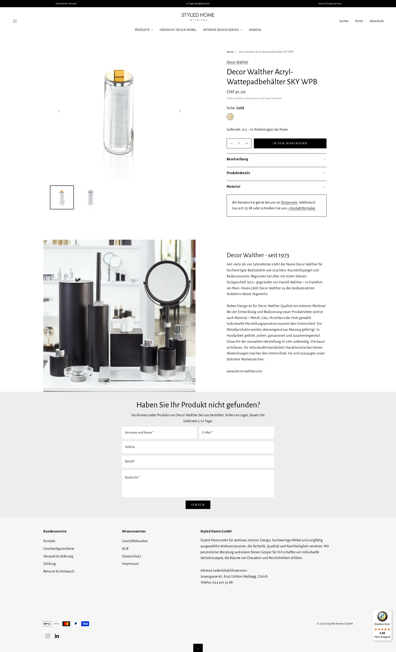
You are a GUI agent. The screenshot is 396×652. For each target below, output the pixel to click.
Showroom (289, 202)
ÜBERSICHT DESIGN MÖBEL (178, 30)
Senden (198, 504)
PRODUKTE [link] (142, 30)
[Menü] (389, 611)
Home (230, 51)
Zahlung (49, 564)
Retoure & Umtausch (58, 571)
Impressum (130, 564)
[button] (15, 21)
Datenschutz (131, 556)
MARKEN (255, 30)
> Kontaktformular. (301, 208)
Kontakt (49, 541)
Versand (249, 98)
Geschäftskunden (135, 541)
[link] (359, 21)
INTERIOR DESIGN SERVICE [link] (221, 30)
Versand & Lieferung (58, 556)
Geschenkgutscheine (58, 549)
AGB (125, 549)
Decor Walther (238, 62)
